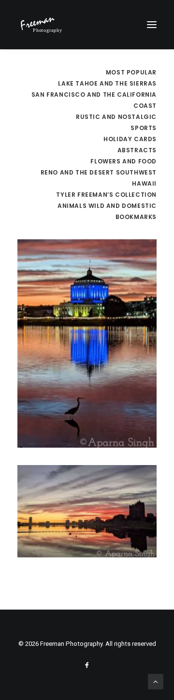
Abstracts (137, 150)
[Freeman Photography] (41, 24)
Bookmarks (136, 217)
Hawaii (144, 183)
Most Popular (131, 72)
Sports (143, 128)
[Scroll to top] (155, 681)
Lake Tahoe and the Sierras (107, 83)
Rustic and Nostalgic (116, 117)
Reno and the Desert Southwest (99, 172)
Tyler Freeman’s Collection (106, 194)
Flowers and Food (123, 161)
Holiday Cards (130, 139)
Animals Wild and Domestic (107, 206)
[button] (152, 24)
